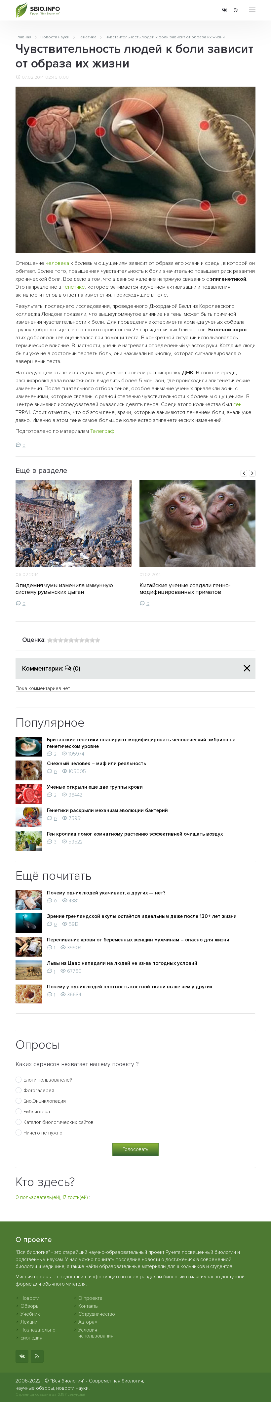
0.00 (64, 77)
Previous (244, 473)
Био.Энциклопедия (44, 1101)
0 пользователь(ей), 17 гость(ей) (52, 1197)
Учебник (30, 1314)
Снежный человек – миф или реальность (96, 763)
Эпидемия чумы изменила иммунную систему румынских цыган (64, 589)
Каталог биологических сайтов (58, 1122)
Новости (29, 1298)
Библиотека (36, 1112)
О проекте (90, 1298)
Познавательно (38, 1330)
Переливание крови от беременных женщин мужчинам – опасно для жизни (138, 940)
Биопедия (31, 1338)
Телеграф (102, 431)
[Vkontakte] (224, 10)
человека (57, 263)
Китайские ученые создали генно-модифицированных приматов (185, 589)
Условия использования (95, 1333)
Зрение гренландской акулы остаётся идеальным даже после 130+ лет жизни (142, 916)
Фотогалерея (38, 1090)
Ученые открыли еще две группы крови (95, 787)
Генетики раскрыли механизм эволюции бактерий (107, 810)
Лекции (28, 1322)
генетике (73, 287)
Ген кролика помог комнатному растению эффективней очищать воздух (135, 834)
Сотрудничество (96, 1314)
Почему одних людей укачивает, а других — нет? (106, 893)
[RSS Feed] (236, 10)
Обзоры (29, 1306)
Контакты (88, 1306)
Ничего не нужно (42, 1133)
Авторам (87, 1322)
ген (237, 404)
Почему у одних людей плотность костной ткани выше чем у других (129, 987)
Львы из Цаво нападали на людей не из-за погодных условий (122, 963)
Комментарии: (51, 669)
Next (252, 473)
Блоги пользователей (47, 1080)
